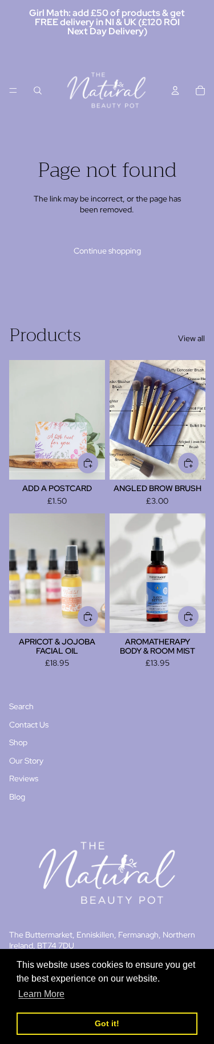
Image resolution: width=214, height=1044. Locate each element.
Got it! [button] (107, 1023)
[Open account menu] (175, 90)
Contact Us (29, 724)
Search (21, 706)
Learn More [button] (41, 994)
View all (191, 338)
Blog (17, 797)
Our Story (26, 761)
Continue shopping (107, 251)
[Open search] (37, 90)
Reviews (23, 778)
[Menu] (13, 90)
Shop (18, 742)
